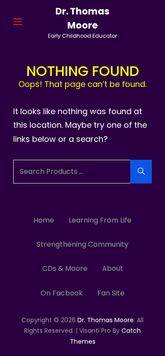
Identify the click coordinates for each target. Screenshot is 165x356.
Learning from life (100, 220)
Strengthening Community (82, 244)
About (112, 268)
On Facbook (61, 293)
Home (43, 220)
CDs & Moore (65, 268)
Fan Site (111, 293)
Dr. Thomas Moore (105, 320)
